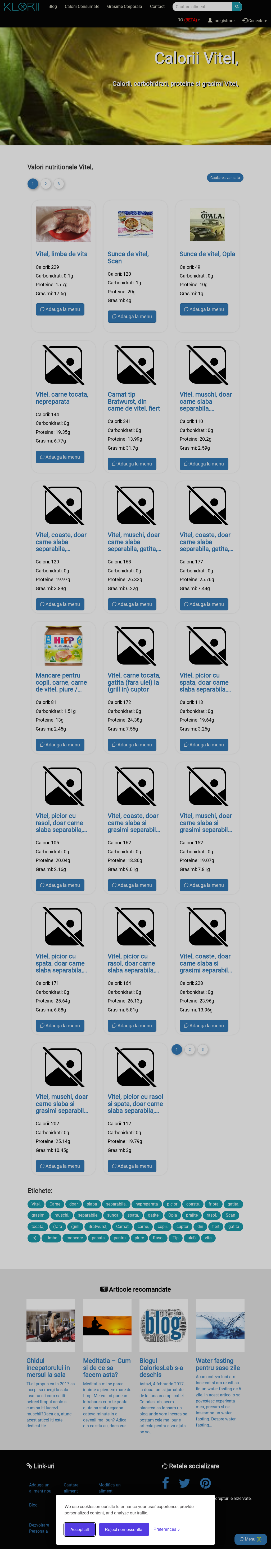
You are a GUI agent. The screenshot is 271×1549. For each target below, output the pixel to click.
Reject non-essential (124, 1529)
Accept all (79, 1529)
